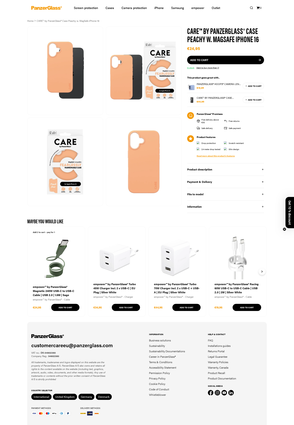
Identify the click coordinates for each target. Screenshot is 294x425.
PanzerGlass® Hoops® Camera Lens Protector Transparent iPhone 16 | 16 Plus (218, 84)
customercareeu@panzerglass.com (72, 345)
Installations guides (219, 346)
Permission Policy (159, 373)
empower (197, 8)
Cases (109, 8)
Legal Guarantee (217, 357)
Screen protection (86, 8)
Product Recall (216, 373)
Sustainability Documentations (167, 351)
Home (30, 20)
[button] (289, 212)
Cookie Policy (157, 384)
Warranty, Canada (218, 367)
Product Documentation (222, 378)
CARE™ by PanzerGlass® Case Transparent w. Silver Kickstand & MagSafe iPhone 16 (219, 97)
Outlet (216, 8)
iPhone (159, 8)
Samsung (177, 8)
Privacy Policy (157, 378)
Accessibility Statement (162, 367)
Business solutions (160, 340)
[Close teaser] (284, 229)
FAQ (210, 340)
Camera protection (134, 8)
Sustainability (157, 346)
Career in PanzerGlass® (162, 357)
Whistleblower (157, 395)
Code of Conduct (159, 389)
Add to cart (255, 86)
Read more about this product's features (216, 155)
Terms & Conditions (160, 362)
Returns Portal (216, 351)
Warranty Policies (218, 362)
